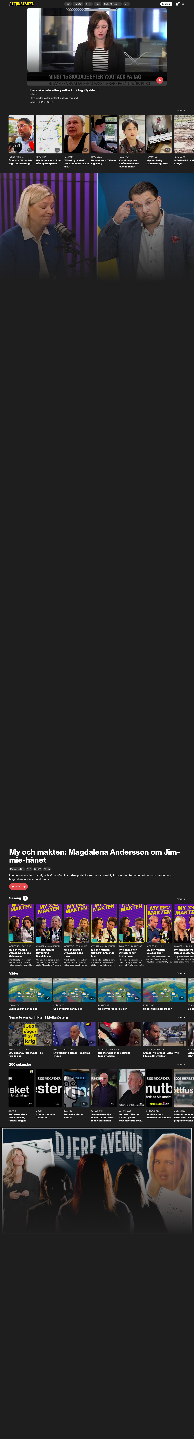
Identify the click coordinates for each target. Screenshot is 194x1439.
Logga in (166, 4)
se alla (181, 110)
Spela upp (20, 886)
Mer (126, 4)
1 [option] (25, 898)
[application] (97, 47)
